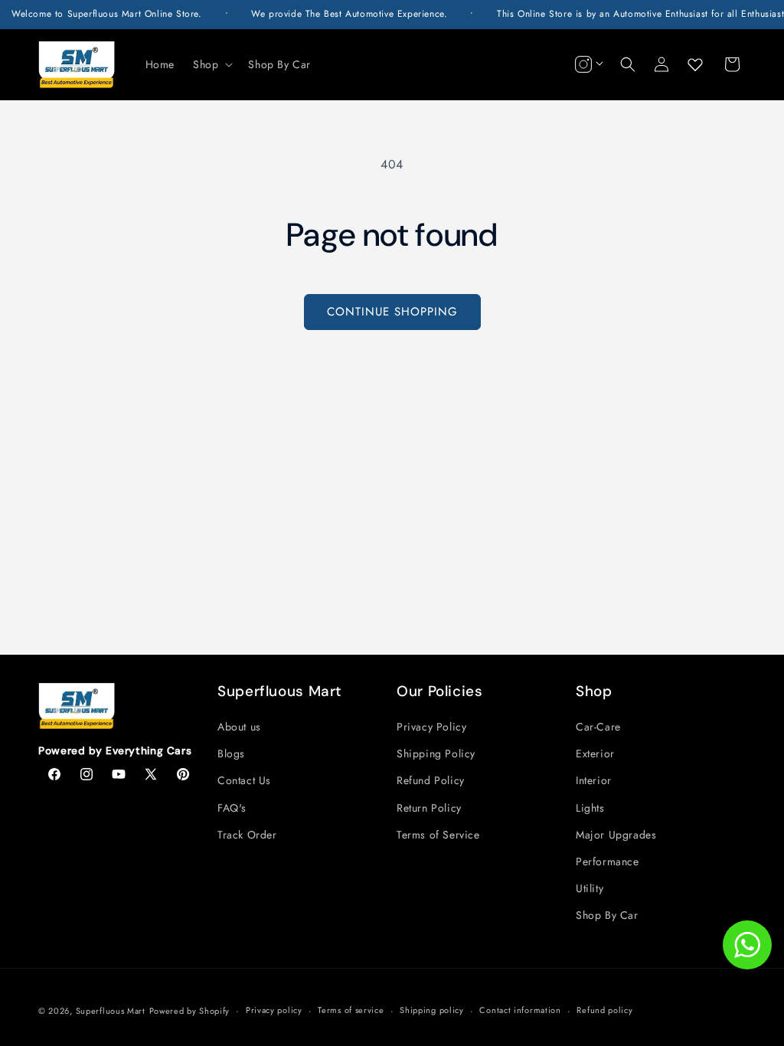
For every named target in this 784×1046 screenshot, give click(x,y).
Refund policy (604, 1010)
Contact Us (244, 780)
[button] (211, 64)
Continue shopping (392, 311)
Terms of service (351, 1010)
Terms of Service (438, 834)
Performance (607, 861)
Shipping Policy (436, 753)
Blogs (231, 753)
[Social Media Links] (587, 64)
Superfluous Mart (110, 1011)
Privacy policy (274, 1010)
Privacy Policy (431, 726)
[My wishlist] (695, 64)
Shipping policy (432, 1010)
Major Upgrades (616, 834)
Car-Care (598, 726)
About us (239, 726)
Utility (589, 888)
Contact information (519, 1010)
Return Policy (429, 808)
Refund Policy (431, 780)
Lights (590, 808)
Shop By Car (607, 915)
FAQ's (232, 808)
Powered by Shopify (189, 1011)
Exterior (595, 753)
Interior (594, 780)
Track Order (247, 834)
